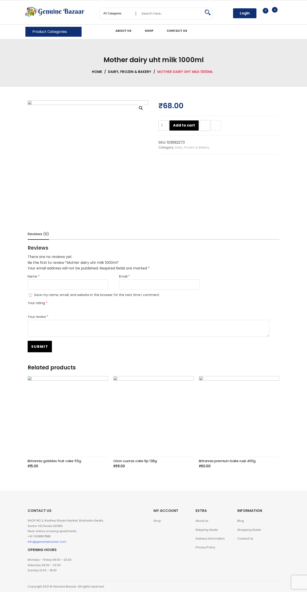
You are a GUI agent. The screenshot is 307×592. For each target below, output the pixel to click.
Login (245, 13)
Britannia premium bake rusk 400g (227, 461)
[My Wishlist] (261, 13)
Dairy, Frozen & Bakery (129, 71)
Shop (157, 521)
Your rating (37, 303)
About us (202, 521)
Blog (240, 521)
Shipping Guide (207, 530)
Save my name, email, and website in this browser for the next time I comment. (97, 295)
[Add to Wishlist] (205, 126)
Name (34, 276)
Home (97, 71)
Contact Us (245, 538)
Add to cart (184, 125)
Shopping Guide (249, 530)
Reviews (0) (38, 234)
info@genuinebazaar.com (47, 542)
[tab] (38, 234)
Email (124, 276)
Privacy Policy (205, 547)
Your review (38, 316)
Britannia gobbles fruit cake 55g (54, 461)
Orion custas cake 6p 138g (135, 461)
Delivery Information (210, 538)
